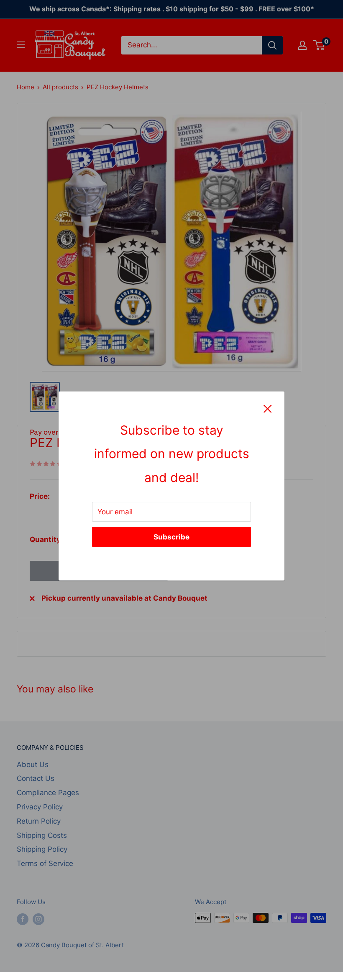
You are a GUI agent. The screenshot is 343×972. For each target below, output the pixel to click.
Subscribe (171, 537)
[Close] (268, 408)
